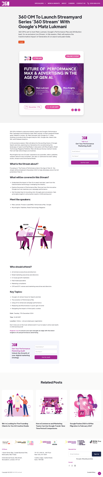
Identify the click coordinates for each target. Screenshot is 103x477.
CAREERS (71, 3)
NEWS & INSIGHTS (54, 3)
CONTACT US (81, 3)
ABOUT (64, 3)
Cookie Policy (91, 472)
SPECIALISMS (39, 3)
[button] (40, 3)
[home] (6, 3)
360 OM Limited (17, 472)
